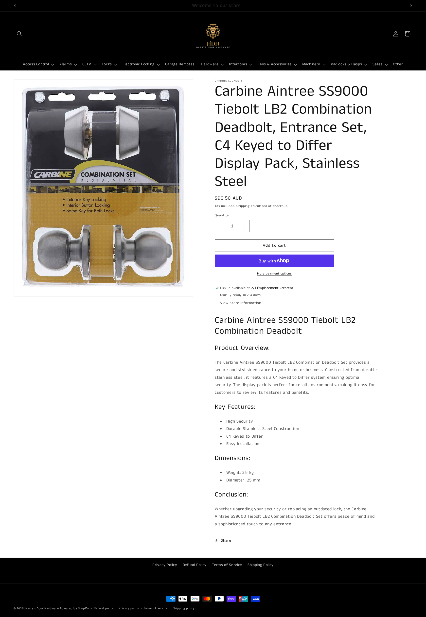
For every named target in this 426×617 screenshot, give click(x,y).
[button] (19, 34)
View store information (240, 303)
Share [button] (226, 540)
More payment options (274, 273)
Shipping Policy (261, 565)
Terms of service (156, 608)
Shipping (243, 206)
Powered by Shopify (74, 608)
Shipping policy (184, 608)
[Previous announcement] (15, 5)
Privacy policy (129, 608)
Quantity (222, 215)
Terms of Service (227, 565)
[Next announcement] (411, 5)
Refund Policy (195, 565)
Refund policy (104, 608)
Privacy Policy (164, 565)
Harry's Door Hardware (42, 608)
